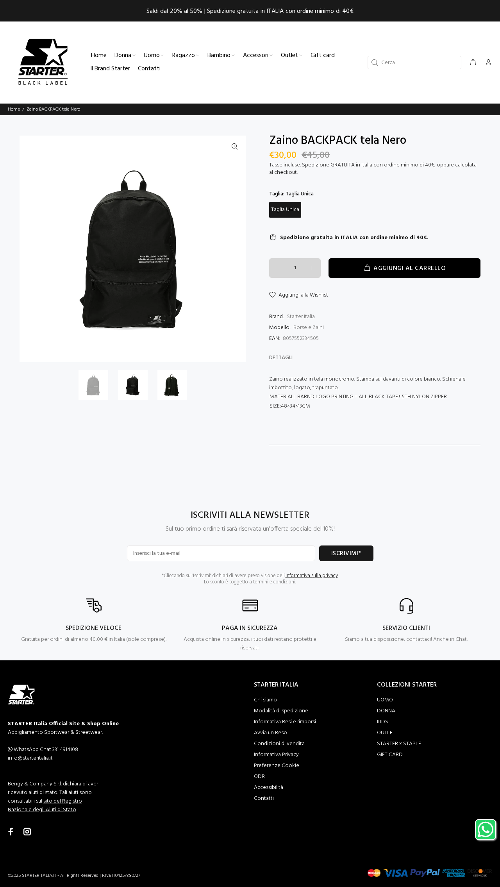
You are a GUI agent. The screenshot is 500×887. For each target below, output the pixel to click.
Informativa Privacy (276, 754)
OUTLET (386, 732)
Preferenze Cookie (276, 765)
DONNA (386, 710)
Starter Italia (301, 316)
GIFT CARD (390, 754)
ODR (259, 776)
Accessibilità (268, 787)
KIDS (382, 721)
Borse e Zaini (308, 327)
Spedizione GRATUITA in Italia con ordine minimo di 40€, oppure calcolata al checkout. (373, 169)
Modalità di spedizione (281, 710)
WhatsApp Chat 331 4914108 (45, 749)
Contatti (264, 798)
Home (14, 109)
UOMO (385, 700)
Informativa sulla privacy (312, 576)
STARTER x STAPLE (399, 743)
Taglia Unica (285, 209)
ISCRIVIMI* (346, 553)
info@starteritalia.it (30, 758)
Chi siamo (265, 700)
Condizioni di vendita (279, 743)
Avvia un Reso (270, 732)
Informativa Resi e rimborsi (285, 721)
